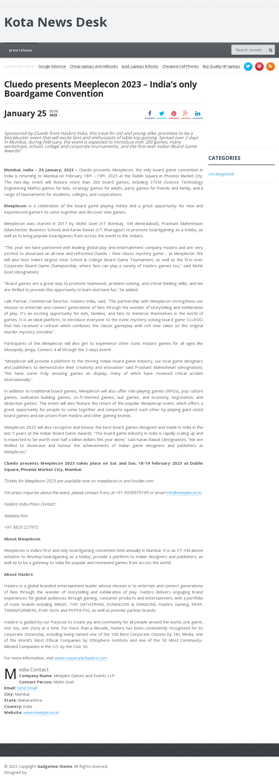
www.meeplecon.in (41, 712)
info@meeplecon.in (183, 492)
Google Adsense (52, 66)
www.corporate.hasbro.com (81, 658)
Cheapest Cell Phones (180, 66)
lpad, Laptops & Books (140, 66)
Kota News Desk (55, 22)
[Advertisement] (243, 114)
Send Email (27, 687)
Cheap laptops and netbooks (94, 66)
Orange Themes (44, 772)
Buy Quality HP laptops (221, 66)
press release (20, 50)
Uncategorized (221, 174)
